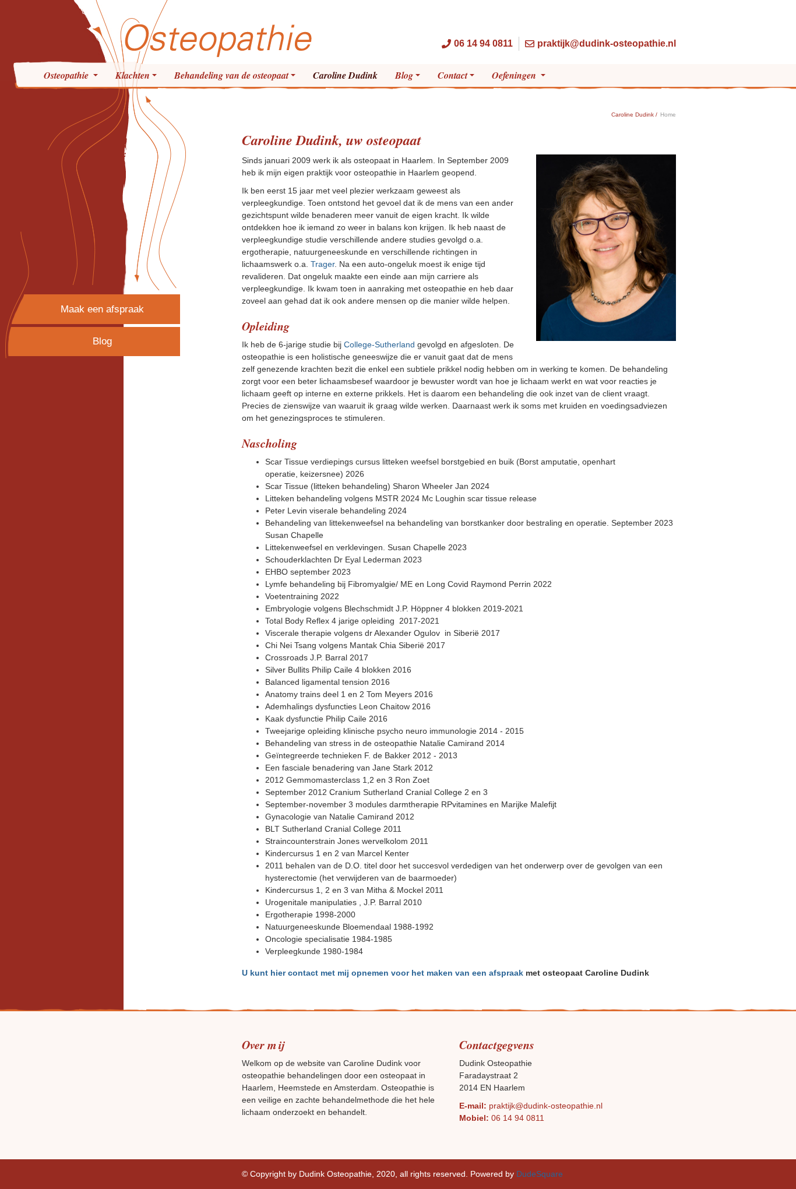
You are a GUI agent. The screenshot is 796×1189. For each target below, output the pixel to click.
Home (668, 114)
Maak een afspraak (102, 309)
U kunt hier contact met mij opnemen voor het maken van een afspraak (382, 972)
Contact (452, 75)
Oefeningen (515, 75)
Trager (322, 264)
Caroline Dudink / (634, 114)
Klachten (132, 75)
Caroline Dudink (345, 75)
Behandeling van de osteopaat (231, 75)
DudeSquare (539, 1174)
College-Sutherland (379, 344)
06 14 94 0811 (517, 1118)
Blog (404, 75)
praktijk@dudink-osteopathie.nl (546, 1105)
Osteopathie (67, 75)
